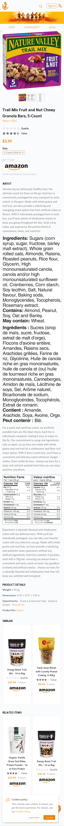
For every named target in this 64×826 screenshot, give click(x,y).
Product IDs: (13, 610)
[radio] (4, 128)
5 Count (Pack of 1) (13, 152)
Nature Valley (9, 120)
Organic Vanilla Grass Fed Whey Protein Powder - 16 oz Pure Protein (17, 763)
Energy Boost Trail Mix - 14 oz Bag (17, 671)
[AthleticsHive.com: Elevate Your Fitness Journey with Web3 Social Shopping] (7, 6)
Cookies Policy (23, 811)
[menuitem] (51, 6)
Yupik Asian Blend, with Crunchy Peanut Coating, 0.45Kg (46, 671)
